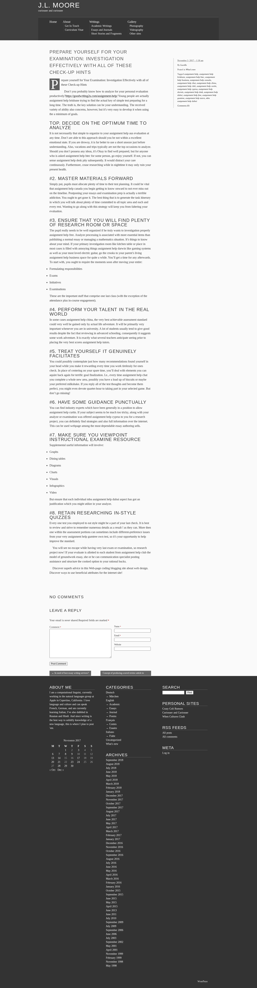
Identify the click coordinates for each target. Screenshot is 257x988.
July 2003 (111, 938)
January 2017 (113, 839)
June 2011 (111, 914)
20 (52, 762)
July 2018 (111, 768)
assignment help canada (200, 80)
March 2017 (112, 831)
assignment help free (192, 95)
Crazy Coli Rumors (172, 708)
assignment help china (206, 83)
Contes (112, 724)
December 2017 (114, 795)
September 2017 (114, 807)
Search (171, 687)
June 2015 (111, 898)
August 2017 (112, 811)
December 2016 (114, 843)
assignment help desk (194, 92)
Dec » (61, 769)
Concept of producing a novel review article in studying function (123, 674)
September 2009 (114, 922)
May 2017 (111, 823)
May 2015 (111, 902)
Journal (113, 712)
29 (65, 765)
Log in (166, 752)
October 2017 (113, 803)
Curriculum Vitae (74, 29)
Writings (94, 21)
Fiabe (112, 736)
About (66, 21)
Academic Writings (101, 25)
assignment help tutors (195, 98)
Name (116, 626)
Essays (112, 708)
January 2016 (113, 886)
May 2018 (111, 775)
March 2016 (112, 878)
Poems (112, 716)
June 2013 (111, 910)
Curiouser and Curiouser (175, 712)
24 (78, 762)
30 (72, 765)
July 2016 (111, 862)
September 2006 (114, 930)
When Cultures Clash (173, 716)
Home (53, 21)
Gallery (132, 21)
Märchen (114, 696)
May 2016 (111, 870)
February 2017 (114, 835)
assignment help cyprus (187, 89)
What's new (190, 69)
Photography (136, 25)
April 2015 (112, 906)
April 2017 (112, 827)
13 (52, 758)
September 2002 (114, 942)
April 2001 (112, 949)
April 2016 (112, 874)
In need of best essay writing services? (70, 673)
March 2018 (112, 783)
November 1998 (114, 961)
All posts (167, 732)
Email (116, 635)
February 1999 (114, 957)
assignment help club (186, 86)
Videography (136, 29)
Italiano (110, 732)
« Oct (52, 769)
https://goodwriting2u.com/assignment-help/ (92, 96)
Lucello (183, 65)
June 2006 (111, 934)
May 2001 (111, 946)
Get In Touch (72, 25)
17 (78, 758)
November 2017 (114, 799)
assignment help (191, 74)
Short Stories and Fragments (106, 33)
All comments (169, 736)
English (110, 700)
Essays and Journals (101, 29)
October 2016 (113, 851)
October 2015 (113, 890)
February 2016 (114, 882)
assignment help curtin (206, 86)
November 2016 (114, 847)
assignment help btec (195, 77)
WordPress (203, 981)
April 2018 (112, 779)
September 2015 (114, 894)
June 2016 (111, 866)
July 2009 (111, 926)
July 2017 (111, 815)
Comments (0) (183, 106)
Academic (114, 704)
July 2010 (111, 918)
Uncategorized (113, 740)
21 (59, 762)
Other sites (135, 33)
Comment (55, 627)
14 (59, 758)
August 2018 (112, 764)
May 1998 (111, 965)
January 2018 (113, 791)
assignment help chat (186, 83)
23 (72, 762)
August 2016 (112, 859)
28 (59, 765)
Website (117, 644)
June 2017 (111, 819)
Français (110, 720)
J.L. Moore (59, 5)
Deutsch (110, 692)
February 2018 (114, 787)
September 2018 (114, 760)
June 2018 (111, 772)
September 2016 (114, 855)
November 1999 (114, 953)
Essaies (113, 728)
